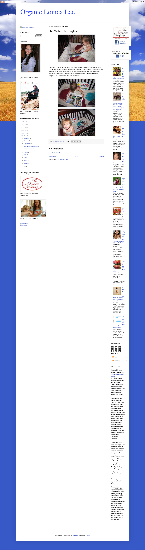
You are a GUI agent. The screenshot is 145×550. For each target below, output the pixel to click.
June (25, 157)
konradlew (75, 535)
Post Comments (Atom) (62, 159)
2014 (23, 122)
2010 (23, 133)
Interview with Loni (29, 149)
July (25, 155)
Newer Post (52, 156)
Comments (117, 360)
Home (76, 156)
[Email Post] (67, 141)
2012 (23, 127)
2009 (23, 136)
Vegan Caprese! (123, 210)
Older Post (101, 156)
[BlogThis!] (74, 141)
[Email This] (72, 141)
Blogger (88, 535)
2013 (23, 124)
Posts (115, 357)
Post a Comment (56, 152)
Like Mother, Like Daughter (31, 146)
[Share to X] (76, 141)
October (26, 141)
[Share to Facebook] (78, 141)
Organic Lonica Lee (47, 11)
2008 (23, 166)
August (26, 152)
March (26, 163)
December (27, 138)
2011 (23, 130)
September (27, 143)
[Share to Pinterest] (80, 141)
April (25, 160)
